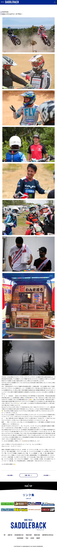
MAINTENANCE (20, 538)
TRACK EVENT (29, 535)
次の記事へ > (47, 475)
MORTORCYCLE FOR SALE (47, 535)
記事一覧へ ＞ (28, 475)
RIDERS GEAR (37, 535)
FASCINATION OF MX (19, 535)
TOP (4, 535)
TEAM (27, 538)
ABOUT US (10, 535)
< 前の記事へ (10, 475)
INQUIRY (38, 538)
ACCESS (32, 538)
